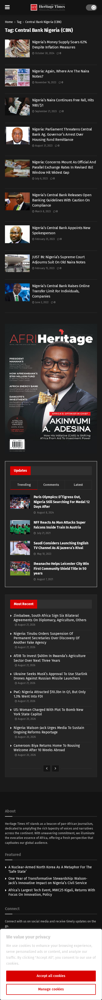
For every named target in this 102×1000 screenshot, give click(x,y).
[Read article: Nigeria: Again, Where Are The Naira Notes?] (17, 77)
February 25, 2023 (44, 239)
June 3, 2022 (41, 302)
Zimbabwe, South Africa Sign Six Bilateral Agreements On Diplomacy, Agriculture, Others (50, 618)
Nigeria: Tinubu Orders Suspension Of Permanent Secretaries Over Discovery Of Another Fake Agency (46, 638)
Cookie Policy (30, 963)
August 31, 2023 (43, 145)
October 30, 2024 (44, 53)
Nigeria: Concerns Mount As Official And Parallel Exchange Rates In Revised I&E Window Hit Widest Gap (64, 167)
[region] (51, 964)
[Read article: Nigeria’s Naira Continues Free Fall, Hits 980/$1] (17, 106)
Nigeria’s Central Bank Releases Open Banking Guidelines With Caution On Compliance (61, 200)
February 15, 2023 (44, 268)
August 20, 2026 (26, 719)
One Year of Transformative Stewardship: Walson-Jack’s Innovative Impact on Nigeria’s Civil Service (47, 880)
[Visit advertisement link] (51, 389)
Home (9, 22)
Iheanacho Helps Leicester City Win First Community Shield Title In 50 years (61, 568)
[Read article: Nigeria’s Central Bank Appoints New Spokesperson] (17, 234)
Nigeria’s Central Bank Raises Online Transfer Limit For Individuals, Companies (60, 291)
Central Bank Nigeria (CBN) (43, 22)
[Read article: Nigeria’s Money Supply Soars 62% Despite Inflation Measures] (17, 48)
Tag (19, 22)
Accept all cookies (51, 976)
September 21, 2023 (45, 111)
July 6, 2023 (41, 178)
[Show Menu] (7, 7)
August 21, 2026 (26, 624)
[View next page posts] (55, 768)
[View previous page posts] (47, 768)
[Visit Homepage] (48, 7)
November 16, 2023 (45, 82)
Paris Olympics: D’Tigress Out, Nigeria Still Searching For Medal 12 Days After (62, 502)
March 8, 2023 (42, 211)
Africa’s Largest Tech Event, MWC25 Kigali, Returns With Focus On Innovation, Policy (51, 892)
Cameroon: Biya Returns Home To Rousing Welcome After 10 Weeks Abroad (47, 748)
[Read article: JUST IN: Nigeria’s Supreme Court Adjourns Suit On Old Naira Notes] (17, 263)
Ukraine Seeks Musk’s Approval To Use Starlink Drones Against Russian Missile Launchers (50, 676)
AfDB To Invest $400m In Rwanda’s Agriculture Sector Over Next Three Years (50, 658)
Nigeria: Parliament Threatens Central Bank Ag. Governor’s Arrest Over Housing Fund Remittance (62, 134)
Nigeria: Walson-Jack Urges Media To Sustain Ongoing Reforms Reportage (49, 730)
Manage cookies (51, 989)
